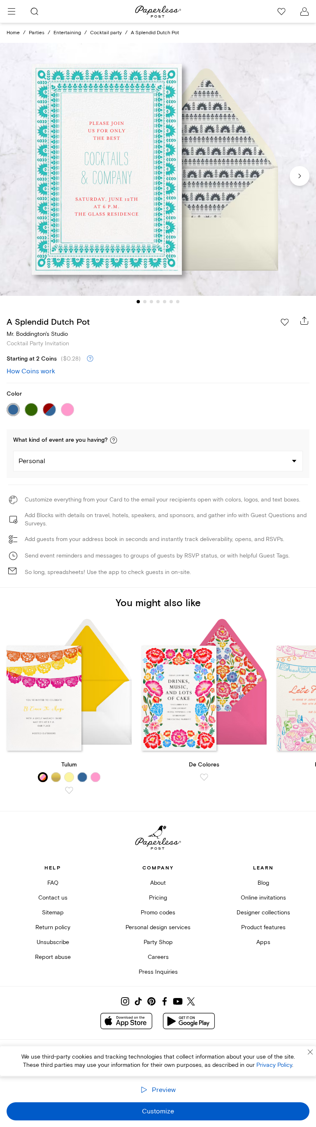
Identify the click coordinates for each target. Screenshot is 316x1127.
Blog (263, 882)
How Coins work (31, 371)
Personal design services (158, 927)
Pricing (158, 897)
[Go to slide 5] (164, 301)
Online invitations (263, 897)
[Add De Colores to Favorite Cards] (204, 777)
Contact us (52, 897)
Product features (263, 927)
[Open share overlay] (304, 321)
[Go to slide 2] (144, 301)
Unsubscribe (53, 942)
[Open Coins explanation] (90, 359)
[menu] (11, 11)
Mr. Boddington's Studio (37, 333)
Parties (36, 33)
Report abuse (53, 957)
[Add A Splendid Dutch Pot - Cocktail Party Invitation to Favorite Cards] (285, 322)
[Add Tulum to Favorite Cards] (69, 790)
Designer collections (263, 912)
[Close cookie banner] (310, 1052)
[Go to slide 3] (151, 301)
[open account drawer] (304, 11)
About (158, 882)
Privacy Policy (274, 1064)
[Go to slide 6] (171, 301)
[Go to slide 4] (158, 301)
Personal (32, 461)
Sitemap (53, 912)
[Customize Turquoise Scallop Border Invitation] (158, 169)
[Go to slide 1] (138, 301)
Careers (158, 957)
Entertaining (67, 33)
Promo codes (158, 912)
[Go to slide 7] (177, 301)
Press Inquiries (158, 971)
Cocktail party (106, 33)
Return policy (52, 927)
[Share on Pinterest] (151, 1001)
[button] (113, 440)
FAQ (52, 882)
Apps (263, 942)
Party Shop (158, 942)
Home (13, 33)
